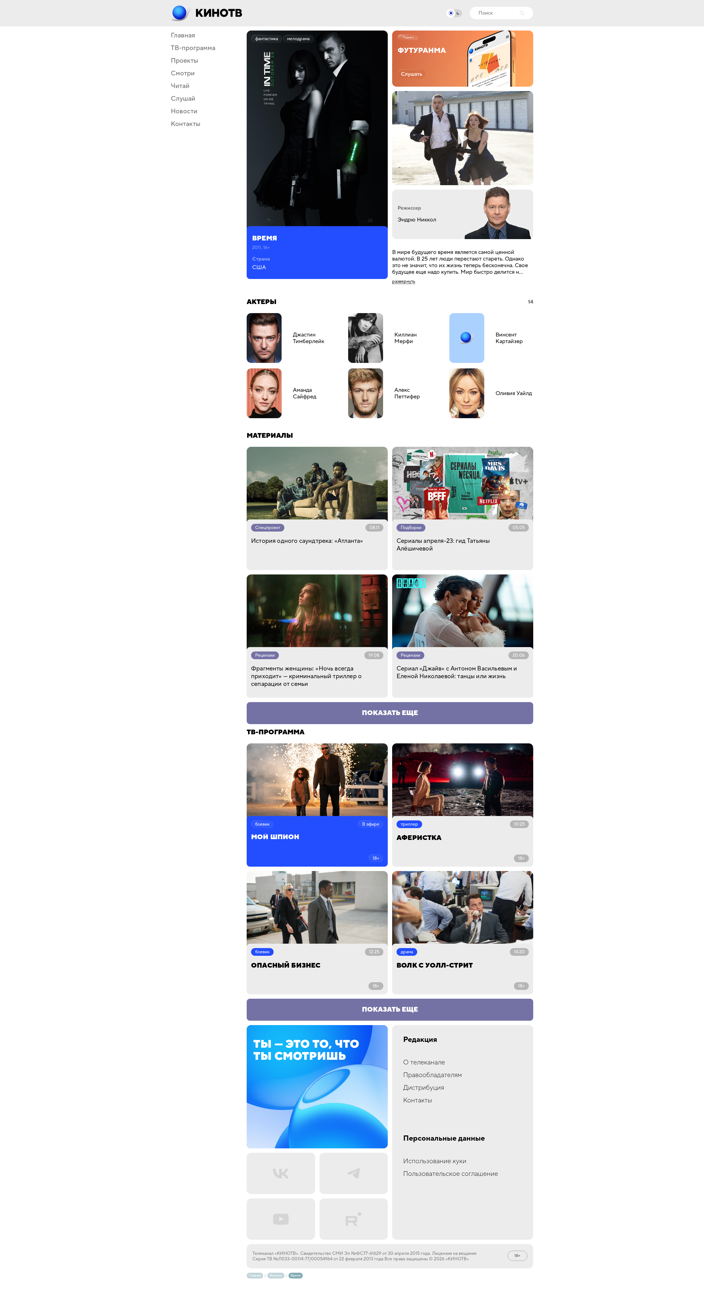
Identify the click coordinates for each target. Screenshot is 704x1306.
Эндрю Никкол (417, 220)
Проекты (184, 60)
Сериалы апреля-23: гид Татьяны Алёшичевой (443, 544)
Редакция (420, 1039)
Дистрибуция (423, 1087)
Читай (180, 86)
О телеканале (424, 1062)
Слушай (183, 98)
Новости (184, 111)
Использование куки (434, 1161)
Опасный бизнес (286, 965)
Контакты (185, 124)
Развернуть (403, 281)
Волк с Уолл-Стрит (435, 965)
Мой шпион (275, 837)
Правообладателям (432, 1075)
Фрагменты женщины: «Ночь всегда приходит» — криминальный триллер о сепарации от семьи (306, 676)
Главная (183, 35)
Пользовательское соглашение (450, 1173)
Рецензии (265, 655)
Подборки (411, 527)
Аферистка (419, 838)
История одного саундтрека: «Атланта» (307, 541)
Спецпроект (267, 527)
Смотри (183, 73)
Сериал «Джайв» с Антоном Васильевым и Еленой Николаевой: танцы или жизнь (457, 672)
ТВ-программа (193, 48)
